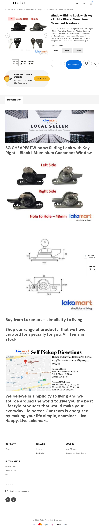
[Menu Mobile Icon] (6, 3)
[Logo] (20, 3)
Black (67, 50)
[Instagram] (13, 499)
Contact (41, 79)
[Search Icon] (77, 3)
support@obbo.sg (22, 491)
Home (7, 10)
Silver (78, 50)
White (55, 50)
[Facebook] (7, 499)
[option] (26, 35)
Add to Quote (74, 65)
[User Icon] (84, 3)
